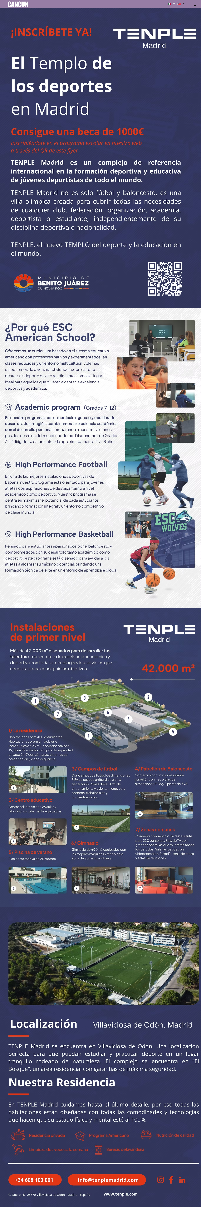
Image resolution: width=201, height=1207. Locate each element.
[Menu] (194, 4)
